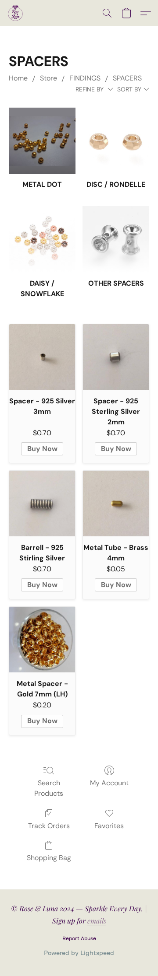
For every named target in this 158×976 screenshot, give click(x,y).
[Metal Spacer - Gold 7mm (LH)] (42, 639)
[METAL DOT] (42, 141)
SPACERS (127, 78)
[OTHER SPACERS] (116, 239)
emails (96, 920)
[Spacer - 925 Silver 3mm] (42, 357)
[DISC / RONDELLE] (116, 141)
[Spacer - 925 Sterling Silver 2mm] (116, 357)
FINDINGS (85, 78)
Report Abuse (79, 938)
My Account (109, 782)
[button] (16, 13)
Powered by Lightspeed (79, 952)
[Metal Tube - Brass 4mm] (116, 503)
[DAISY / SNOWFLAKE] (42, 239)
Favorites (109, 825)
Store (48, 78)
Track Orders (49, 825)
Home (18, 78)
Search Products (48, 788)
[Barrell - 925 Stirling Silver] (42, 503)
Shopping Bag (49, 857)
